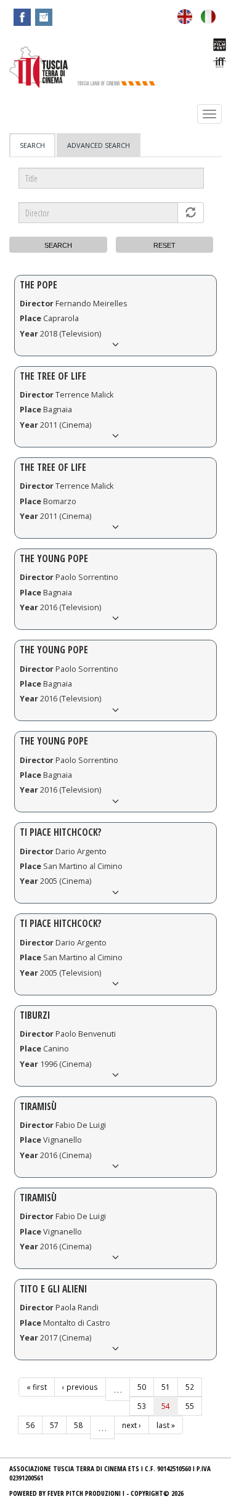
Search (37, 149)
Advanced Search (98, 145)
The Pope (38, 285)
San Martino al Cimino (83, 866)
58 (78, 1425)
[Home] (38, 67)
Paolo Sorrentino (86, 577)
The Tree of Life (53, 376)
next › (131, 1425)
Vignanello (62, 1140)
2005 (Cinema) (65, 881)
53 (141, 1406)
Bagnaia (57, 409)
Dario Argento (81, 851)
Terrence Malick (84, 395)
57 (54, 1425)
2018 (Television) (70, 334)
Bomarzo (59, 501)
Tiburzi (35, 1015)
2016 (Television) (70, 607)
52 (189, 1387)
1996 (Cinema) (65, 1064)
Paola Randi (77, 1307)
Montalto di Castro (76, 1323)
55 (189, 1406)
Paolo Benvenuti (85, 1034)
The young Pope (54, 741)
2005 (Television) (70, 973)
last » (165, 1425)
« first (36, 1387)
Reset (164, 245)
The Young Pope (54, 558)
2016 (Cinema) (65, 1155)
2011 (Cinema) (65, 425)
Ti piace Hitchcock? (61, 832)
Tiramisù (38, 1106)
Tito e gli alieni (53, 1289)
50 (141, 1387)
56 (30, 1425)
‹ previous (80, 1387)
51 (165, 1387)
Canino (56, 1048)
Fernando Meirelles (91, 303)
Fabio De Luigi (80, 1125)
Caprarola (61, 318)
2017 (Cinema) (65, 1338)
